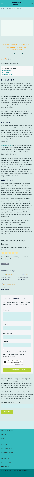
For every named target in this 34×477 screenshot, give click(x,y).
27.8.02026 (21, 280)
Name (5, 325)
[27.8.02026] (25, 275)
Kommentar (7, 310)
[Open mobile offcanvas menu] (2, 3)
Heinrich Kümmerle (11, 44)
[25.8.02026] (8, 284)
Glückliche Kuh (7, 74)
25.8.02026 (5, 289)
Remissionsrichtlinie (7, 452)
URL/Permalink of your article (10, 402)
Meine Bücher (5, 458)
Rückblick (11, 46)
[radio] (2, 253)
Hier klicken (15, 362)
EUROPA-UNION (6, 462)
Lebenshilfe (5, 263)
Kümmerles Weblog (16, 3)
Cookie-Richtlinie (6, 448)
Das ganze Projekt (7, 145)
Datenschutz (5, 444)
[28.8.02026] (8, 275)
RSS (2, 438)
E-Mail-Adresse (8, 333)
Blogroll (3, 434)
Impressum (4, 430)
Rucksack (6, 72)
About (11, 430)
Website (5, 341)
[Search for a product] (32, 3)
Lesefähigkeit (7, 70)
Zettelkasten (5, 466)
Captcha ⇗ (19, 364)
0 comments (20, 46)
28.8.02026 (5, 280)
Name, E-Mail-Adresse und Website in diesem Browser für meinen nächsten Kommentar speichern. (14, 354)
